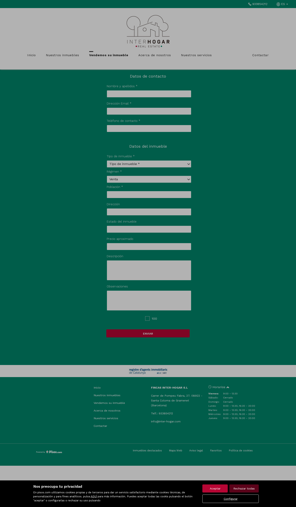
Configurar (231, 498)
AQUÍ (94, 496)
